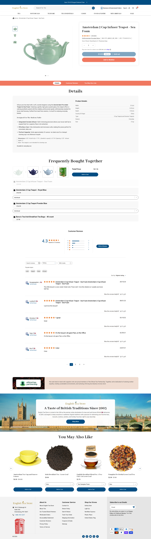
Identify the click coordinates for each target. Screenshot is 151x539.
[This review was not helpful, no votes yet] (124, 294)
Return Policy (66, 508)
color (27, 271)
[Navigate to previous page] (67, 364)
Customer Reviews (72, 83)
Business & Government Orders (112, 8)
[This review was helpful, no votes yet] (120, 294)
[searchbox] (31, 263)
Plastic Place (88, 515)
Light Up (87, 508)
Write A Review (102, 246)
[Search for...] (93, 8)
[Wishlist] (133, 8)
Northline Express (90, 511)
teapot (33, 271)
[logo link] (23, 503)
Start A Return (66, 511)
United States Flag (90, 518)
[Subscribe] (134, 507)
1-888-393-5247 (20, 515)
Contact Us (65, 505)
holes (38, 271)
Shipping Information (68, 518)
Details (57, 83)
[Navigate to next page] (84, 364)
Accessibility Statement (47, 518)
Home (16, 18)
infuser (45, 271)
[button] (137, 8)
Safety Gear (88, 505)
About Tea (43, 508)
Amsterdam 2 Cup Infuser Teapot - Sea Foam (31, 18)
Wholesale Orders (45, 515)
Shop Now (75, 421)
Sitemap (64, 524)
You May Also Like (90, 83)
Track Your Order (67, 515)
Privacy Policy (44, 524)
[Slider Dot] (45, 75)
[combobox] (49, 263)
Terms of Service (45, 527)
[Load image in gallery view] (15, 28)
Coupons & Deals (67, 521)
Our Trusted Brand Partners (48, 511)
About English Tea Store (47, 505)
